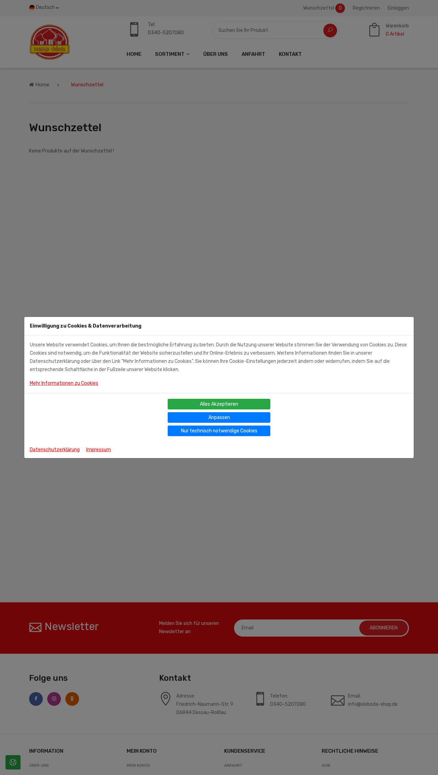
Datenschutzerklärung (55, 450)
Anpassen (219, 417)
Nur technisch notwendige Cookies (219, 431)
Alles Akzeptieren (219, 404)
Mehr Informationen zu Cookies (64, 383)
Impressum (98, 450)
